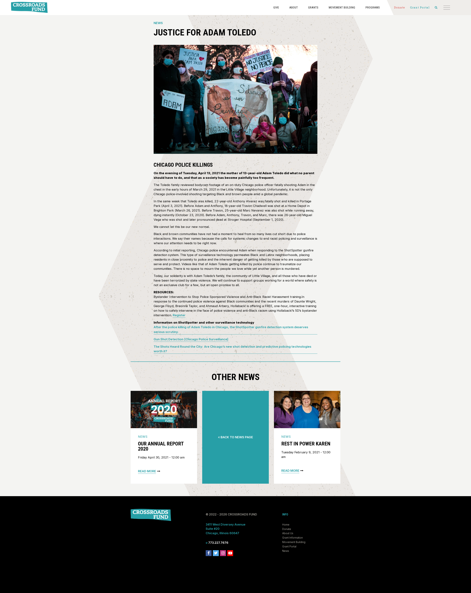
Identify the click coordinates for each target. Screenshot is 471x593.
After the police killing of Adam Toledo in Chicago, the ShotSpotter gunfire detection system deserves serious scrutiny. (231, 329)
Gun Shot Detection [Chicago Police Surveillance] (191, 339)
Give (276, 7)
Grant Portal (289, 546)
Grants (313, 7)
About (293, 7)
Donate (286, 529)
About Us (287, 533)
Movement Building (342, 7)
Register (179, 315)
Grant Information (292, 537)
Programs (373, 7)
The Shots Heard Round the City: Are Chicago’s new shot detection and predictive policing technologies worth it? (232, 349)
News (158, 23)
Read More (147, 471)
